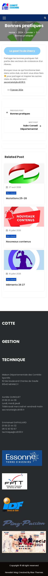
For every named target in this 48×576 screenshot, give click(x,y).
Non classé (11, 193)
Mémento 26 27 (15, 284)
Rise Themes (36, 572)
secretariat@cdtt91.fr (14, 82)
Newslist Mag (12, 572)
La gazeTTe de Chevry (22, 50)
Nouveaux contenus (18, 241)
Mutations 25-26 (16, 198)
